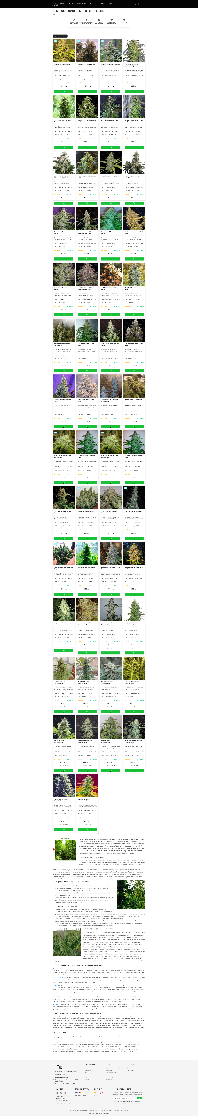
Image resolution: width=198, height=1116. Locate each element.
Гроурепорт (109, 1070)
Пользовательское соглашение (110, 1110)
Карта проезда (59, 1081)
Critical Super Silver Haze (60, 977)
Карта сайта (124, 1110)
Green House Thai (58, 996)
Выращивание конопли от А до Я (114, 1067)
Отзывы (92, 3)
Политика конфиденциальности (79, 1110)
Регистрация (130, 1070)
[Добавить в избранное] (74, 41)
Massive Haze (56, 1004)
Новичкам (124, 22)
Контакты (87, 1074)
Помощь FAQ (88, 1070)
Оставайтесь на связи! (122, 1089)
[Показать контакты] (135, 4)
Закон (86, 1077)
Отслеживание (109, 1079)
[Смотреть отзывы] (57, 82)
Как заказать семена (111, 1074)
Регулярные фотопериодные (111, 23)
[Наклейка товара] (124, 40)
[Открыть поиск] (132, 4)
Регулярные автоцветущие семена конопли (99, 24)
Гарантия (87, 1072)
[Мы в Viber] (61, 1093)
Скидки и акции (110, 1077)
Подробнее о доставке (100, 1096)
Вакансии (87, 1079)
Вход (128, 1067)
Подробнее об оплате (80, 1095)
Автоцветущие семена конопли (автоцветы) (74, 24)
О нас (86, 1067)
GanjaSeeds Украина (71, 1071)
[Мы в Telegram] (65, 1093)
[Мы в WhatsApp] (57, 1093)
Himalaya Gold (56, 986)
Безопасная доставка (111, 1072)
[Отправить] (139, 1098)
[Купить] (63, 91)
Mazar (54, 969)
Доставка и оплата (82, 3)
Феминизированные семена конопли (86, 23)
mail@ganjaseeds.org (61, 1077)
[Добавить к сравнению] (74, 44)
